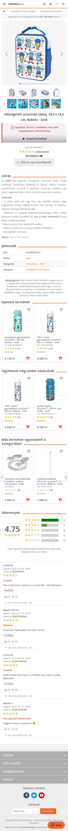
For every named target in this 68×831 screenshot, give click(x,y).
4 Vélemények (42, 151)
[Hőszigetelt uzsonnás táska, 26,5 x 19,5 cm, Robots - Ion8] (34, 52)
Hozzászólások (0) (20, 602)
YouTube (42, 795)
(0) (19, 490)
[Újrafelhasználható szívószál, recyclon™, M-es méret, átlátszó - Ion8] (50, 462)
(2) (19, 348)
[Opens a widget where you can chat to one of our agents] (56, 825)
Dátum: (7, 568)
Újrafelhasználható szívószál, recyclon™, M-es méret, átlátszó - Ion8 (49, 481)
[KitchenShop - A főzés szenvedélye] (16, 4)
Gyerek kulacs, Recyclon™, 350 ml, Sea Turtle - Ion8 (49, 408)
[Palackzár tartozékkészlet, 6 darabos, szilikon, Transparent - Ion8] (17, 462)
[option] (18, 334)
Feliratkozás (48, 811)
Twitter (34, 795)
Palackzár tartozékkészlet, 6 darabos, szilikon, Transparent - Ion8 (17, 481)
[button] (6, 53)
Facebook (26, 795)
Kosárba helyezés (28, 358)
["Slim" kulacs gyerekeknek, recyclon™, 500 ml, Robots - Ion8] (50, 321)
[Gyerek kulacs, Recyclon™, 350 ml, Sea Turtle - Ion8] (50, 389)
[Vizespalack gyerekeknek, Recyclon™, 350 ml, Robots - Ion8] (17, 321)
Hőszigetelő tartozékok (37, 269)
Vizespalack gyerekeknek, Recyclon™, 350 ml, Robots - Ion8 (17, 340)
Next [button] (66, 477)
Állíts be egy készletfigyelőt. (36, 162)
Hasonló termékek (36, 138)
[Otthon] (4, 12)
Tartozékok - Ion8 (35, 263)
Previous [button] (2, 477)
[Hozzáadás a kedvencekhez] (28, 310)
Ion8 (28, 258)
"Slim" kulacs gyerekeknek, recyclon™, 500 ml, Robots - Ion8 (49, 340)
